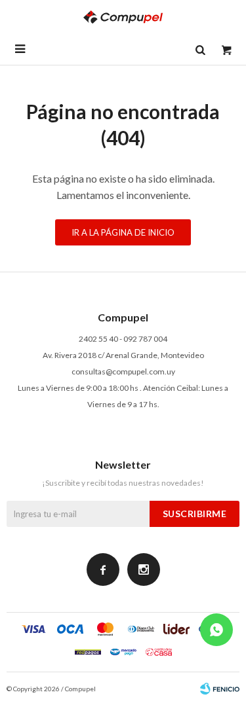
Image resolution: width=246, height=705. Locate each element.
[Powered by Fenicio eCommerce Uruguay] (219, 688)
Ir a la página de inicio (123, 232)
